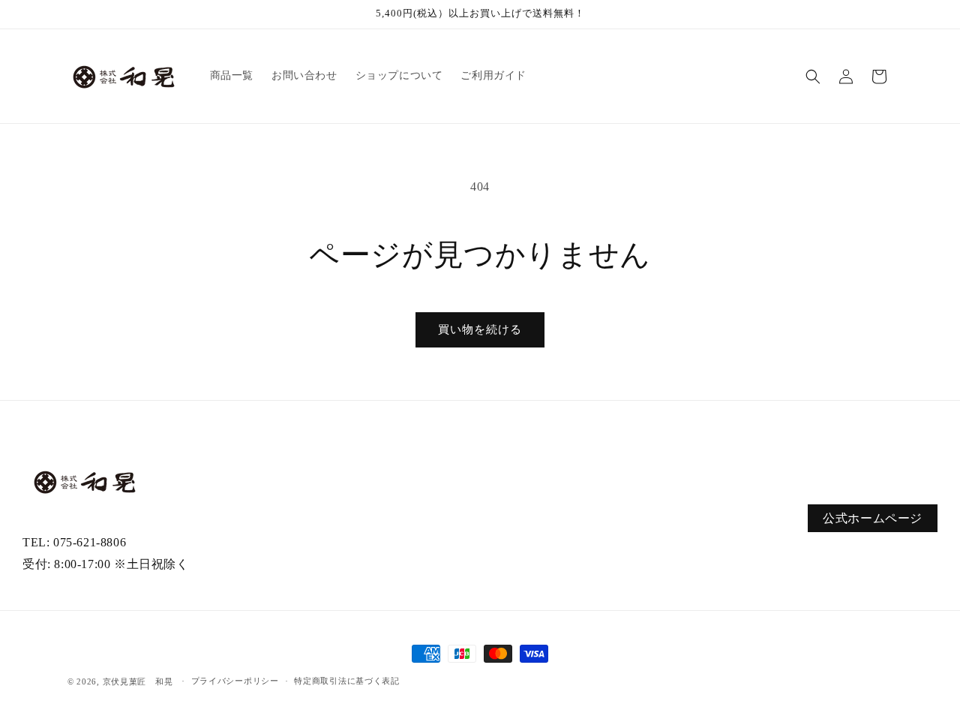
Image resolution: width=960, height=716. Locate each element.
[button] (813, 76)
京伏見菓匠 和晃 (138, 681)
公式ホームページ (872, 518)
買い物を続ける (480, 329)
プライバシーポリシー (235, 680)
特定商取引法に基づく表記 (346, 680)
